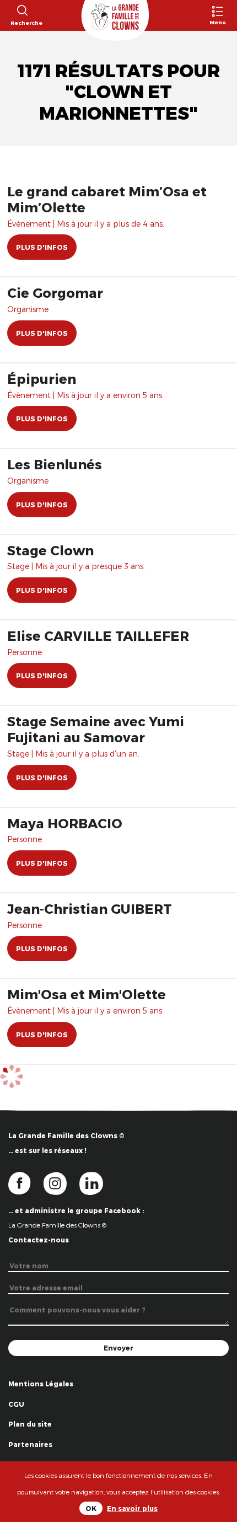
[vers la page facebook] (26, 1182)
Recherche (21, 22)
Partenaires (30, 1444)
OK (90, 1508)
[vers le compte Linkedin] (96, 1182)
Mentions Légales (40, 1383)
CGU (16, 1404)
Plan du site (30, 1424)
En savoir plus (132, 1508)
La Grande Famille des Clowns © (57, 1225)
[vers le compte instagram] (62, 1182)
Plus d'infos (42, 247)
